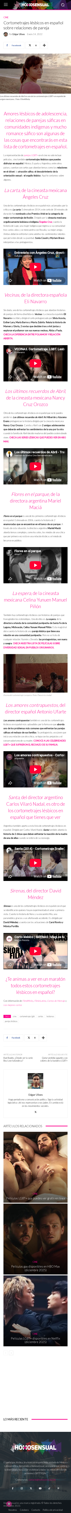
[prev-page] (5, 1353)
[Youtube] (40, 1488)
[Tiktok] (49, 1488)
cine (14, 1016)
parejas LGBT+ (31, 155)
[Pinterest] (58, 1488)
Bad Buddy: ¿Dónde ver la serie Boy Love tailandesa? (18, 1059)
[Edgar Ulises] (6, 34)
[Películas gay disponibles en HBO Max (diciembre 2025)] (35, 1239)
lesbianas (50, 1016)
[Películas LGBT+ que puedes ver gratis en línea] (35, 1167)
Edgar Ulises (19, 34)
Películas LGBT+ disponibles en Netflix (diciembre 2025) (35, 1340)
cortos (40, 1016)
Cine (5, 17)
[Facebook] (12, 1488)
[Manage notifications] (9, 1504)
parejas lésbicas (11, 1021)
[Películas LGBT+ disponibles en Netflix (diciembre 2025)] (35, 1310)
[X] (35, 1111)
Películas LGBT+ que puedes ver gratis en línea (35, 1198)
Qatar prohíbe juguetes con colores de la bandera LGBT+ (54, 1059)
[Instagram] (21, 1488)
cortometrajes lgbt (27, 1016)
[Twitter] (31, 1488)
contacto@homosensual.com (42, 1479)
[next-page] (11, 1353)
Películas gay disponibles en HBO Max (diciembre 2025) (35, 1268)
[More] (44, 45)
